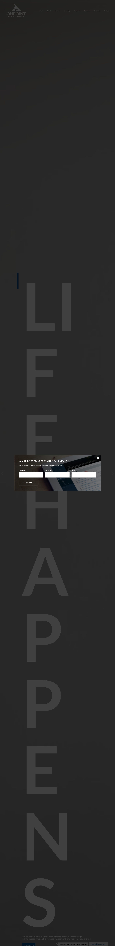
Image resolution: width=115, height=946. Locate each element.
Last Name (48, 470)
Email (73, 470)
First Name (22, 470)
